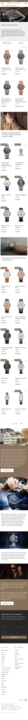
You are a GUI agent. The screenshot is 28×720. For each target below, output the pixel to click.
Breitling (3, 659)
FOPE (2, 663)
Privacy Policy (19, 707)
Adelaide (17, 650)
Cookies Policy (3, 709)
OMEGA (3, 676)
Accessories (4, 691)
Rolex (2, 652)
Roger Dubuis (4, 674)
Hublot (2, 665)
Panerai (3, 678)
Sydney (16, 661)
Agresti (2, 685)
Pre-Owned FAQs (13, 707)
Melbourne (17, 654)
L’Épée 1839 (3, 687)
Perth (16, 656)
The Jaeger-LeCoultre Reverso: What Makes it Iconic (14, 259)
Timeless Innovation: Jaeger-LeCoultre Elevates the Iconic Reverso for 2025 (11, 134)
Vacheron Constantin (6, 667)
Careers (17, 705)
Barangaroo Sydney (19, 659)
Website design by (5, 712)
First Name (4, 626)
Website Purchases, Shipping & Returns (8, 705)
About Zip (7, 704)
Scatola (3, 689)
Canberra (17, 652)
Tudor (2, 683)
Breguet (3, 656)
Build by (14, 712)
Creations (3, 694)
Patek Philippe (4, 650)
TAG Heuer (3, 680)
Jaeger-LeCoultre (5, 672)
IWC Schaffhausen (5, 670)
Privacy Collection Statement (13, 709)
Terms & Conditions (4, 707)
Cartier (2, 661)
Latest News (13, 704)
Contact (2, 704)
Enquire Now (7, 470)
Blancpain (3, 654)
